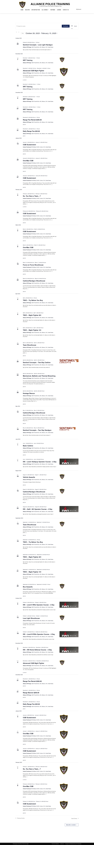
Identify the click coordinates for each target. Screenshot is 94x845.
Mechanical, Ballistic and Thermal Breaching (39, 376)
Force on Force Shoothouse (33, 265)
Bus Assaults (28, 587)
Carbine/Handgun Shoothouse (34, 281)
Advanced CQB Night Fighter (33, 70)
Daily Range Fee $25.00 (31, 131)
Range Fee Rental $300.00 (32, 681)
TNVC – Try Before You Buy (33, 300)
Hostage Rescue (29, 393)
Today (23, 33)
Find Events (65, 26)
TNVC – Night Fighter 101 (32, 330)
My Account (78, 9)
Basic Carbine (28, 446)
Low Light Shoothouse (31, 618)
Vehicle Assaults (29, 477)
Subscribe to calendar (71, 824)
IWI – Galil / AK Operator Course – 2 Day (37, 509)
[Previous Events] (16, 32)
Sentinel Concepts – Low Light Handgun (38, 45)
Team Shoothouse (29, 345)
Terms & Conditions (55, 843)
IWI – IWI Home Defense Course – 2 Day (37, 650)
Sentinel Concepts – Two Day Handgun (37, 430)
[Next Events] (19, 32)
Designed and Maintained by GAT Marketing (73, 843)
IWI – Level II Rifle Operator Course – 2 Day (38, 605)
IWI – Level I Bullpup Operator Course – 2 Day (39, 462)
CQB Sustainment (29, 144)
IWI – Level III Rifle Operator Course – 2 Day (39, 634)
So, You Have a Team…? (32, 196)
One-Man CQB (28, 160)
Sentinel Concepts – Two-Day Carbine (36, 362)
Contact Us (62, 843)
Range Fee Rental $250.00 (32, 120)
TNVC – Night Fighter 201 (32, 315)
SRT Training (27, 60)
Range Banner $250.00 (31, 693)
